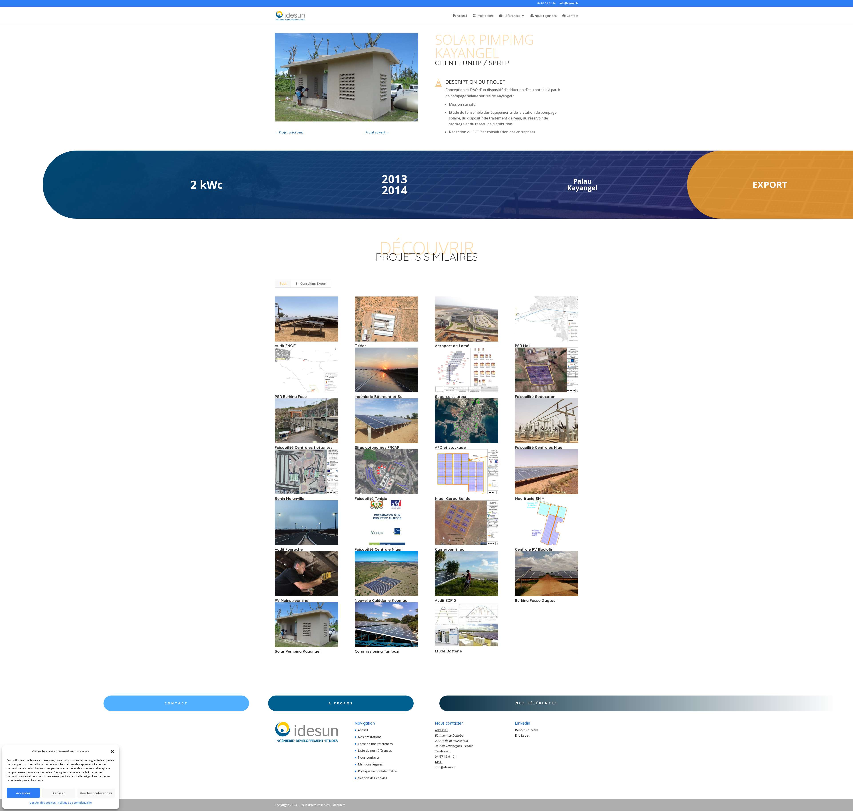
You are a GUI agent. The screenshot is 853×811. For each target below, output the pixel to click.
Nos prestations (369, 737)
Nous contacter (369, 757)
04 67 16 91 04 (546, 3)
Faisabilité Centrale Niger (378, 549)
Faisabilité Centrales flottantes (304, 447)
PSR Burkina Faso (291, 396)
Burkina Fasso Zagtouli (536, 600)
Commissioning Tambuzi (377, 651)
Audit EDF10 (445, 600)
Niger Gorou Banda (452, 498)
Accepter (23, 793)
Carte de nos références (375, 744)
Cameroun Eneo (449, 549)
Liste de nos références (375, 750)
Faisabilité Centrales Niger (539, 447)
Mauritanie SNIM (529, 498)
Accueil (462, 16)
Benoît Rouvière (526, 730)
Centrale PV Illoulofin (534, 549)
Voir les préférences (96, 793)
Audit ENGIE (285, 345)
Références (512, 16)
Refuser (58, 793)
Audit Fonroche (289, 549)
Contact (572, 16)
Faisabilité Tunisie (371, 498)
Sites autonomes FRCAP (377, 447)
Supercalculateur (451, 396)
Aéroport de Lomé (452, 345)
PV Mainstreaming (291, 600)
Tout (283, 283)
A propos (341, 703)
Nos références (537, 703)
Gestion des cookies (43, 803)
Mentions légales (370, 764)
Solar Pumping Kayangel (297, 651)
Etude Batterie (448, 651)
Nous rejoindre (546, 16)
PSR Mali (522, 345)
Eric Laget (522, 735)
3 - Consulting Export (311, 283)
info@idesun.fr (569, 3)
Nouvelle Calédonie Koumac (381, 600)
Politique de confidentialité (75, 803)
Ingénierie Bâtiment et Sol (379, 396)
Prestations (485, 16)
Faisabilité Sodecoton (535, 396)
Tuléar (360, 345)
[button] (112, 751)
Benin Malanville (289, 498)
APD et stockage (450, 447)
